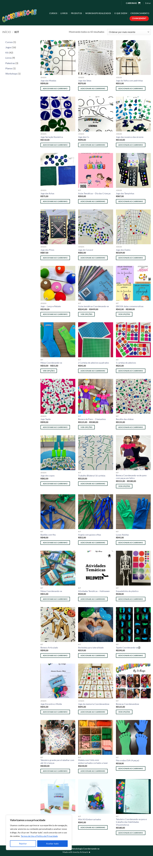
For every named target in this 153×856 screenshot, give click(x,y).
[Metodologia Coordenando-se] (22, 16)
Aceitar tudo (52, 843)
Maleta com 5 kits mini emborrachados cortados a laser (93, 761)
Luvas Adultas (122, 534)
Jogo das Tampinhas (125, 193)
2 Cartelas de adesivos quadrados (93, 362)
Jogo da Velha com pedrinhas (129, 80)
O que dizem (120, 13)
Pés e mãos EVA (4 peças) (127, 760)
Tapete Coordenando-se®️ (128, 647)
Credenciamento (139, 13)
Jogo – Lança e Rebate (50, 306)
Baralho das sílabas (125, 419)
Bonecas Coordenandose (127, 704)
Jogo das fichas (47, 193)
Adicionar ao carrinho (55, 88)
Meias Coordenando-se (51, 362)
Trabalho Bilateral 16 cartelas (91, 475)
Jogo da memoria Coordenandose (93, 704)
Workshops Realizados (98, 13)
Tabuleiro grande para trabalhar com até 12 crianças (57, 761)
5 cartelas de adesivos (126, 362)
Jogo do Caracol (85, 250)
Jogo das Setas (84, 80)
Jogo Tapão (45, 419)
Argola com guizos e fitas (89, 534)
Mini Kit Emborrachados (89, 819)
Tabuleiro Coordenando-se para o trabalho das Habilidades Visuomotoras (131, 822)
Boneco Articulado (49, 647)
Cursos (53, 13)
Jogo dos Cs (83, 137)
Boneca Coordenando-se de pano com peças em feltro (131, 477)
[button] (148, 3)
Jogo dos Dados (123, 250)
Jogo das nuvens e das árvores (129, 137)
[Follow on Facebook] (112, 3)
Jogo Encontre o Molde (51, 704)
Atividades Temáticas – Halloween (94, 591)
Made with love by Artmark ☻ (77, 852)
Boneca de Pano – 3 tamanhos (92, 419)
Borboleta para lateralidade (91, 647)
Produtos (76, 13)
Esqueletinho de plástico (127, 591)
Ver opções (86, 314)
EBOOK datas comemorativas (129, 306)
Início (6, 32)
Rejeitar (23, 843)
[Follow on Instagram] (117, 3)
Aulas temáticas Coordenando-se (93, 306)
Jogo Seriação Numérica (51, 137)
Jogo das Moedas (48, 80)
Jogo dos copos (47, 475)
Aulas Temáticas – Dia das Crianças (94, 193)
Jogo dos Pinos (47, 250)
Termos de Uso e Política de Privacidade (39, 836)
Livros (64, 13)
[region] (39, 832)
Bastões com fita (48, 534)
